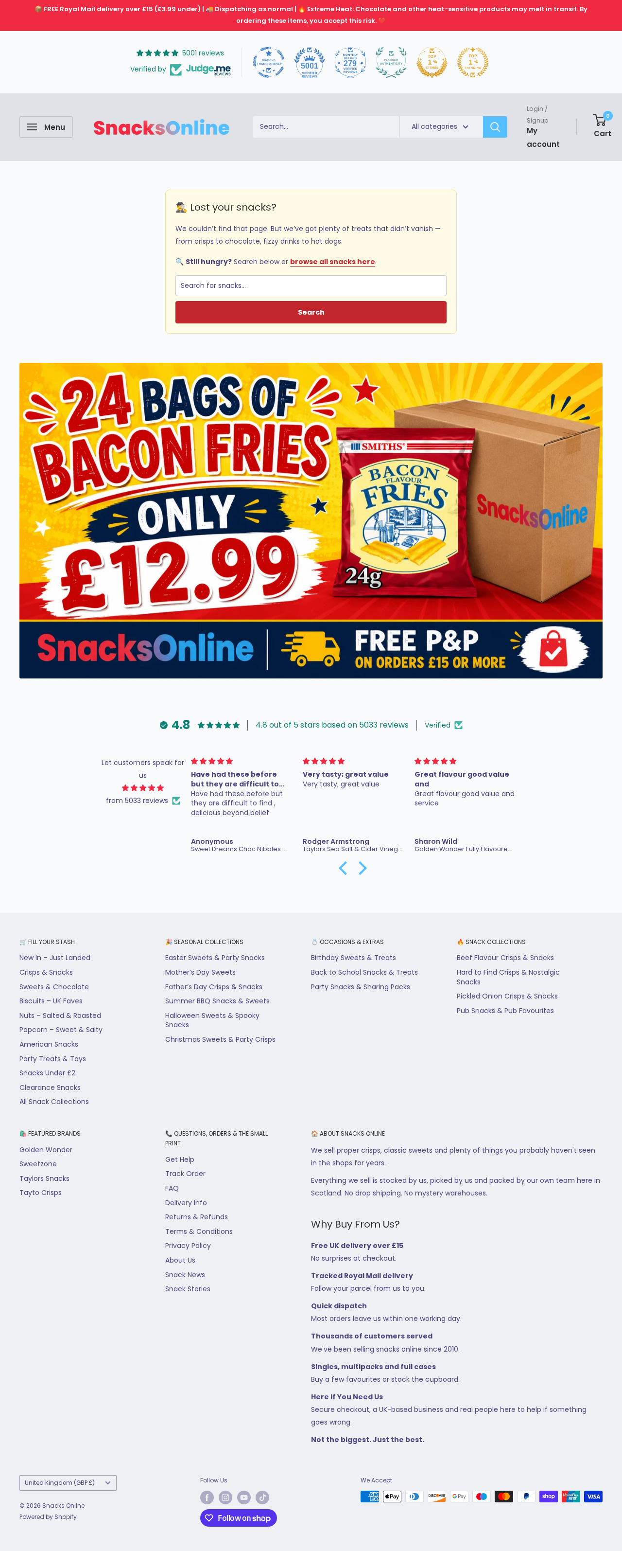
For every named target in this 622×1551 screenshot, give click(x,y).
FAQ (172, 1188)
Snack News (185, 1275)
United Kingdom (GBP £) (60, 1483)
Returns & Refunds (196, 1217)
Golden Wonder (45, 1150)
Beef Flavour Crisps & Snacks (505, 958)
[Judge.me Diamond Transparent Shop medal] (268, 62)
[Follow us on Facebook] (207, 1497)
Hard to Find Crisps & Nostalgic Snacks (508, 977)
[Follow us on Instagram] (225, 1497)
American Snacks (48, 1044)
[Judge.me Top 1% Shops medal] (432, 62)
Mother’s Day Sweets (200, 972)
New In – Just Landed (54, 958)
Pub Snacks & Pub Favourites (505, 1011)
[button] (345, 868)
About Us (180, 1260)
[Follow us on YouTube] (244, 1497)
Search (311, 312)
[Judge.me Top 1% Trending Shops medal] (472, 62)
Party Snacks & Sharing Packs (360, 987)
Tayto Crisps (40, 1192)
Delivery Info (186, 1203)
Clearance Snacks (50, 1087)
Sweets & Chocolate (54, 987)
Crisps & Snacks (46, 972)
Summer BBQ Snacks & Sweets (217, 1001)
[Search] (495, 127)
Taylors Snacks (44, 1178)
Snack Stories (187, 1289)
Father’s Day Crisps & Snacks (213, 987)
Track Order (185, 1173)
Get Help (179, 1159)
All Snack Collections (54, 1101)
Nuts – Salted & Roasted (60, 1015)
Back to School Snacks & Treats (364, 972)
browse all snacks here (332, 262)
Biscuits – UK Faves (51, 1001)
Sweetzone (38, 1164)
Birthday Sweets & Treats (353, 958)
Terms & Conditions (199, 1231)
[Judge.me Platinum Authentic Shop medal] (391, 62)
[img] (143, 788)
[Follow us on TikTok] (262, 1497)
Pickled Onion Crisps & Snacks (507, 996)
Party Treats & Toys (52, 1059)
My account (543, 137)
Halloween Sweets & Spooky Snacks (212, 1020)
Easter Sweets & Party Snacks (215, 958)
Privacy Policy (188, 1245)
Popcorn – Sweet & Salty (61, 1029)
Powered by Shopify (48, 1517)
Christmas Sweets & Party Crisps (220, 1039)
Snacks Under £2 (47, 1073)
